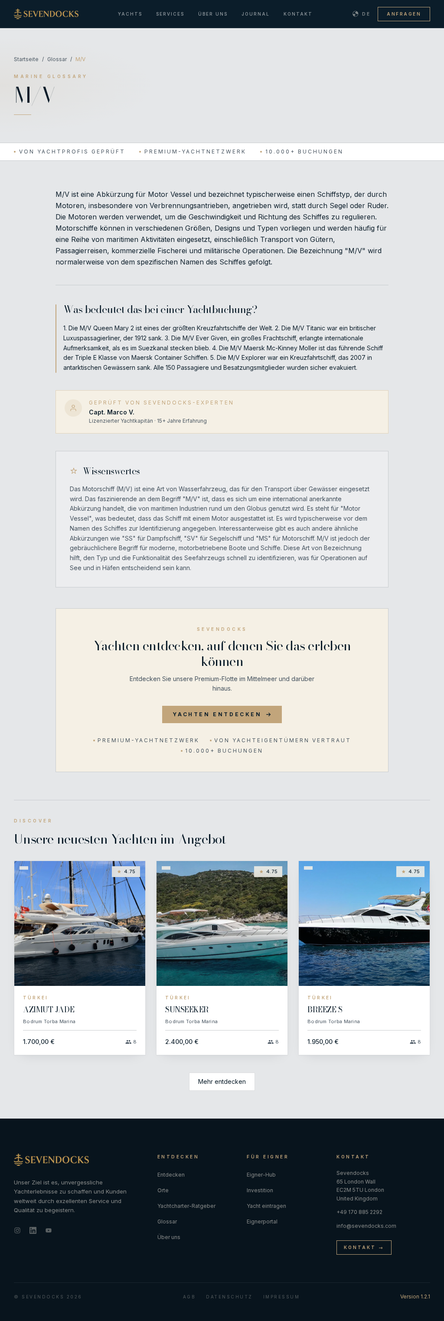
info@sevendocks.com (366, 1226)
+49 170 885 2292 (359, 1212)
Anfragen (404, 13)
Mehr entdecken (222, 1081)
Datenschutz (229, 1296)
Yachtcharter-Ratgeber (186, 1206)
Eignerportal (262, 1221)
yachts (130, 13)
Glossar (57, 59)
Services (170, 13)
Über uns (213, 13)
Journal (256, 13)
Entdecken (171, 1174)
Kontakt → (364, 1247)
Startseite (26, 59)
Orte (163, 1190)
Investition (260, 1190)
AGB (189, 1296)
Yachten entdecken (217, 714)
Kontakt (298, 13)
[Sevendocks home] (79, 1160)
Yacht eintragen (266, 1206)
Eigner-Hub (261, 1174)
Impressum (281, 1296)
